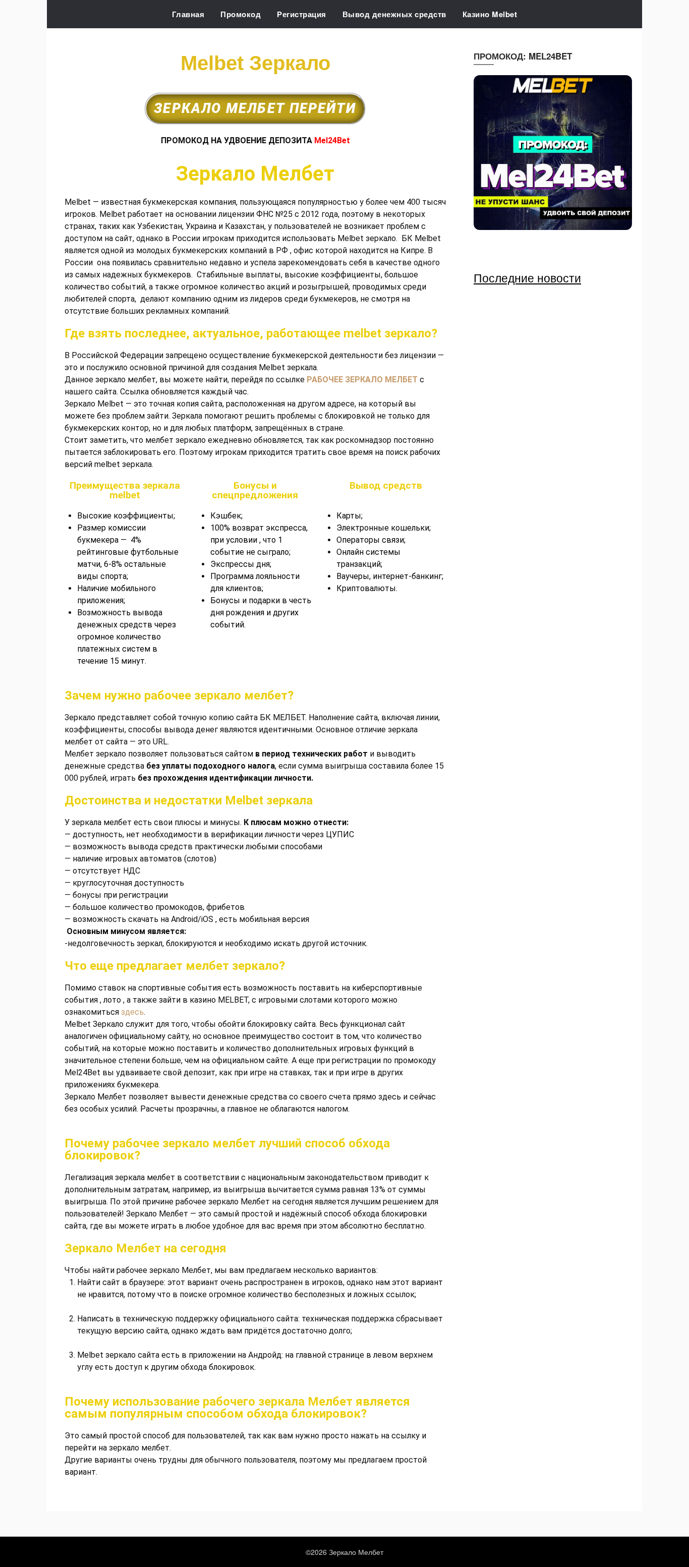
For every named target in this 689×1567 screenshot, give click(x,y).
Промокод (240, 14)
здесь (132, 1012)
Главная (188, 14)
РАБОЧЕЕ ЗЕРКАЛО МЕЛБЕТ (362, 379)
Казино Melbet (490, 14)
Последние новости (527, 277)
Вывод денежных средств (394, 14)
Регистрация (301, 14)
